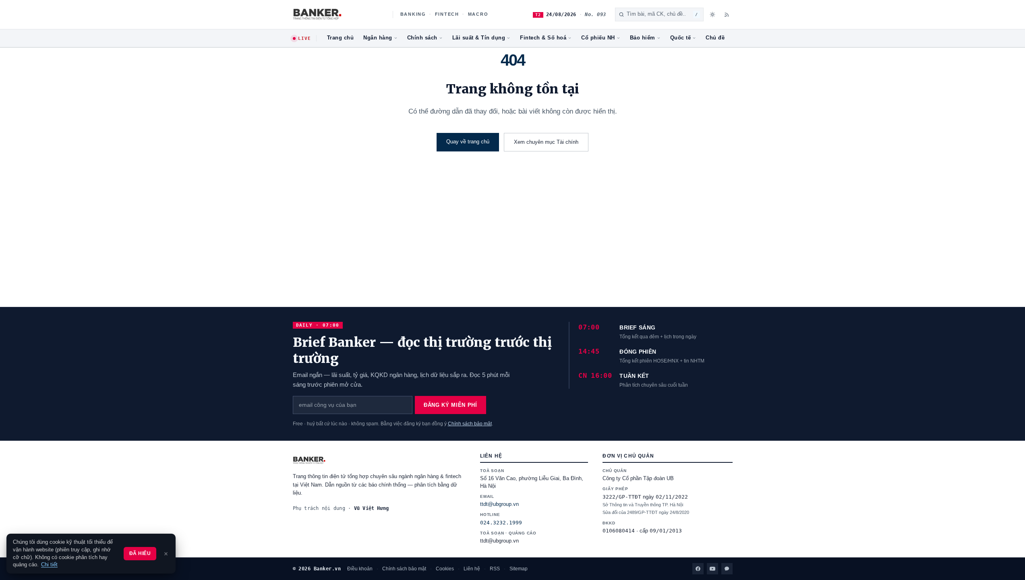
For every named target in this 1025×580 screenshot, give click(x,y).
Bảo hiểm (642, 38)
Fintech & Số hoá (543, 38)
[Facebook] (698, 568)
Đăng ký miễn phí (450, 405)
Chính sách (422, 38)
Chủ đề (715, 38)
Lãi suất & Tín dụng (478, 38)
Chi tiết (49, 565)
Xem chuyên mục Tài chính (546, 142)
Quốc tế (680, 38)
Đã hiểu (140, 553)
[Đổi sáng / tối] (712, 14)
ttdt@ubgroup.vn (499, 504)
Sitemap (518, 569)
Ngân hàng (377, 38)
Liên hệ (472, 569)
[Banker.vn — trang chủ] (338, 14)
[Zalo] (727, 568)
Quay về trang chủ (467, 142)
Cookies (445, 569)
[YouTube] (712, 568)
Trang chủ (340, 38)
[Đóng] (166, 554)
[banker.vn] (379, 460)
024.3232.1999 (501, 523)
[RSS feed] (727, 14)
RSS (495, 569)
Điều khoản (360, 569)
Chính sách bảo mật (470, 423)
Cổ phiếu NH (598, 38)
